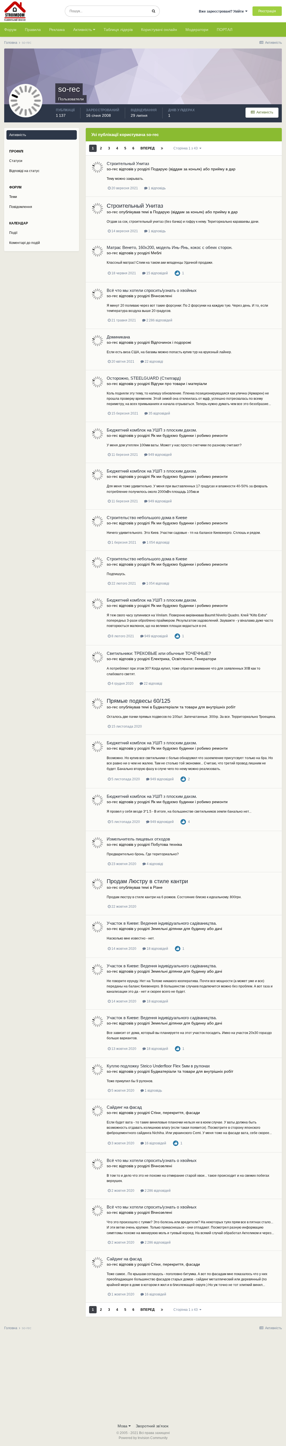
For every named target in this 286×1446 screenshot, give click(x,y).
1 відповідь (156, 188)
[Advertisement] (143, 1379)
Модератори (196, 29)
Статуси (15, 161)
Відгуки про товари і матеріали (179, 383)
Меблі (156, 253)
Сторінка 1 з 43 (186, 148)
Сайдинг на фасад (124, 1107)
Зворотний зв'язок (152, 1426)
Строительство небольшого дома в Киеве (147, 517)
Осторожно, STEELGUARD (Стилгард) (144, 378)
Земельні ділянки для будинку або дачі (186, 928)
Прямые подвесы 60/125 (138, 701)
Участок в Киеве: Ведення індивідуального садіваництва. (162, 923)
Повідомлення (20, 207)
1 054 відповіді (158, 542)
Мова (123, 1426)
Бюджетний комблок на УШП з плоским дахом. (152, 430)
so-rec (112, 169)
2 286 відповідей (159, 320)
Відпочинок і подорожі (171, 342)
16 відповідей (155, 1143)
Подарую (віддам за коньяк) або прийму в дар (193, 169)
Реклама (57, 29)
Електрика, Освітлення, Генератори (183, 659)
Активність (83, 29)
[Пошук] (153, 11)
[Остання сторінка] (162, 148)
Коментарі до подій (24, 243)
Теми (13, 197)
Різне (158, 887)
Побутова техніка (166, 844)
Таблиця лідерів (118, 29)
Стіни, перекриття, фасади (175, 1112)
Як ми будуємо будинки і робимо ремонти (189, 435)
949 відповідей (159, 455)
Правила (33, 29)
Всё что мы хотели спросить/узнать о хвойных (152, 290)
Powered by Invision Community (143, 1438)
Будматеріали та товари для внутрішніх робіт (194, 707)
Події (13, 233)
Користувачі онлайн (159, 29)
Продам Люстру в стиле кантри (147, 881)
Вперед (147, 148)
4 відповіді (154, 864)
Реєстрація (267, 11)
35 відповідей (159, 413)
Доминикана (118, 337)
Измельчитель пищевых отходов (138, 839)
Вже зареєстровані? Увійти (222, 11)
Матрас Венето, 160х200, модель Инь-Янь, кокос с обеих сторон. (169, 247)
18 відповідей (157, 949)
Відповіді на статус (24, 171)
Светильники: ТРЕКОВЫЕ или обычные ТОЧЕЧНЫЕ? (159, 653)
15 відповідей (157, 273)
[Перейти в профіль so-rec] (97, 167)
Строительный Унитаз (128, 163)
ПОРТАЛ (224, 29)
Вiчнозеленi (161, 296)
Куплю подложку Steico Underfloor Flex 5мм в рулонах (158, 1066)
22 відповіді (153, 362)
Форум (10, 29)
